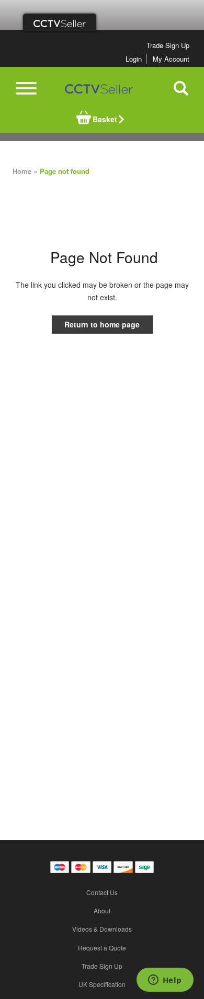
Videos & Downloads (102, 928)
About (102, 910)
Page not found (64, 171)
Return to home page (102, 324)
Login (134, 59)
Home (22, 171)
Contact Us (102, 892)
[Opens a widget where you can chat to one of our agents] (165, 981)
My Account (171, 59)
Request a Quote (102, 947)
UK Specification (102, 984)
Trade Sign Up (167, 45)
